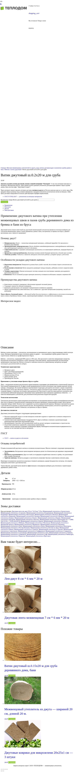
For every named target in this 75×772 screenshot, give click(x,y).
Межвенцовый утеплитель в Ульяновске (13, 534)
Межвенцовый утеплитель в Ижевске (52, 516)
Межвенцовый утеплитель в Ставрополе (58, 531)
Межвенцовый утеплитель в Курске (31, 521)
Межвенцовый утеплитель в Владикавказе (39, 513)
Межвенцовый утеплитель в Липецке (55, 521)
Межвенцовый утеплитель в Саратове (51, 529)
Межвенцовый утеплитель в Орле (11, 526)
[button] (11, 584)
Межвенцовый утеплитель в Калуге (25, 518)
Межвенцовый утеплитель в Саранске (26, 529)
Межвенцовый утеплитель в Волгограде (21, 514)
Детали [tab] (6, 208)
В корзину (4, 202)
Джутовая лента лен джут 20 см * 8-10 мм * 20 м (27, 511)
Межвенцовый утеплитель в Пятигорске (58, 526)
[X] (1, 4)
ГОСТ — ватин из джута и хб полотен (16, 438)
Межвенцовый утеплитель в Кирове (49, 518)
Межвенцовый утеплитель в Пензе (34, 526)
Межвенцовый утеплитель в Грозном (28, 516)
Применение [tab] (8, 205)
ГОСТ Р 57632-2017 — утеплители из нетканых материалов (23, 196)
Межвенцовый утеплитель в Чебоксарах (60, 534)
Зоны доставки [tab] (9, 210)
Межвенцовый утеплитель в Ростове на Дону (44, 528)
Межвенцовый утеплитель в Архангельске (56, 511)
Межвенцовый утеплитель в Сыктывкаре (14, 533)
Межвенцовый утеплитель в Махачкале (37, 523)
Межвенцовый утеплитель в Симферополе (31, 531)
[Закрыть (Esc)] (7, 769)
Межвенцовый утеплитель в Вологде (46, 514)
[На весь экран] (3, 769)
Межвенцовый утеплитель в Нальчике (52, 524)
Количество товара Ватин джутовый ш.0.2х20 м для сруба (19, 200)
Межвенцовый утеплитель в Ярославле (38, 536)
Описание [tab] (7, 207)
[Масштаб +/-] (1, 769)
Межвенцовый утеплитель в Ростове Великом (15, 528)
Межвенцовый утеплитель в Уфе (37, 534)
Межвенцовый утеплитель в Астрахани (13, 513)
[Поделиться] (5, 769)
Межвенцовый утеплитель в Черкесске (13, 536)
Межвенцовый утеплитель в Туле (37, 533)
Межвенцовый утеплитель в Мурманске (27, 524)
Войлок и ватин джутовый (13, 169)
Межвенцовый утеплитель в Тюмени (60, 533)
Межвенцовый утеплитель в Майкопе (12, 523)
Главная (3, 168)
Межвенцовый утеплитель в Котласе (27, 519)
